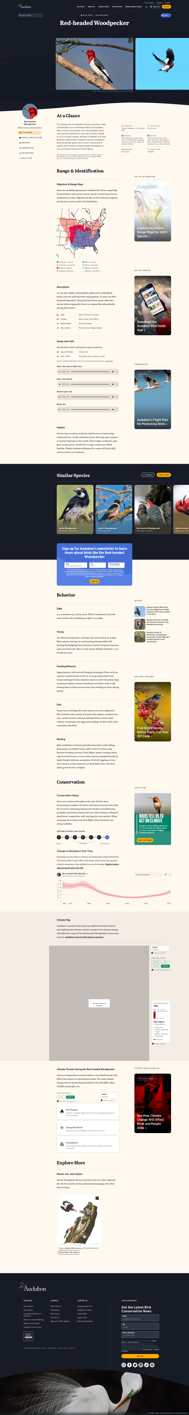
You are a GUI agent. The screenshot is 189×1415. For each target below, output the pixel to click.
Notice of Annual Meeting (34, 1320)
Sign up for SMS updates (60, 1321)
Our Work (80, 7)
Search (146, 7)
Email (67, 564)
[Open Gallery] (130, 41)
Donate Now (82, 1314)
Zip (92, 564)
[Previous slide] (3, 63)
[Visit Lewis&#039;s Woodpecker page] (114, 509)
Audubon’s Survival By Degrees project (84, 937)
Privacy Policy (102, 570)
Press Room (55, 1314)
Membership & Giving (133, 7)
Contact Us (55, 1317)
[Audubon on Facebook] (129, 1365)
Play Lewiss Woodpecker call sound (129, 487)
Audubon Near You (84, 1306)
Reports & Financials (32, 1323)
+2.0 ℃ (155, 966)
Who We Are (28, 1306)
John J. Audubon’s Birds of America (71, 1248)
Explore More (28, 153)
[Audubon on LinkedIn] (140, 1365)
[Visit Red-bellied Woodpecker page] (152, 509)
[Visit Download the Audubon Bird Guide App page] (152, 305)
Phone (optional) (114, 564)
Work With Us (56, 1306)
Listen (167, 15)
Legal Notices (51, 1348)
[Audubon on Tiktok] (146, 1365)
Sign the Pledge (145, 840)
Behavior (26, 143)
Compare (149, 475)
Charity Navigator (28, 1336)
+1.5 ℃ (165, 962)
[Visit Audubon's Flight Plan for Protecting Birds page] (152, 399)
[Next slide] (186, 63)
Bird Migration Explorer (147, 187)
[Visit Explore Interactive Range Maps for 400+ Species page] (152, 211)
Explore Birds (103, 7)
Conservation (28, 148)
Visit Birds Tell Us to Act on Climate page (152, 819)
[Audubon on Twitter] (135, 1365)
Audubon (24, 6)
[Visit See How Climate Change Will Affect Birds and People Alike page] (152, 1103)
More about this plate (69, 1252)
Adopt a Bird (163, 475)
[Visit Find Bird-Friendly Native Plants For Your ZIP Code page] (152, 711)
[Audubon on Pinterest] (152, 1365)
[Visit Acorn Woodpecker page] (75, 509)
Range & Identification (32, 138)
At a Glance (27, 132)
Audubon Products (84, 1310)
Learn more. (109, 361)
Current (156, 962)
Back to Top (27, 158)
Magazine (160, 3)
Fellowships (55, 1310)
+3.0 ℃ (165, 966)
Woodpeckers (102, 15)
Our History (28, 1310)
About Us (91, 7)
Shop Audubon (149, 3)
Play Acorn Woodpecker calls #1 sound (90, 487)
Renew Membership (85, 1321)
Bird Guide (88, 15)
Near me (156, 7)
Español (167, 3)
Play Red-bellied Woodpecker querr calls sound (168, 487)
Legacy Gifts (82, 1317)
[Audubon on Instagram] (123, 1365)
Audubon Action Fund (32, 1327)
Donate (166, 7)
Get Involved (117, 7)
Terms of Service (114, 570)
